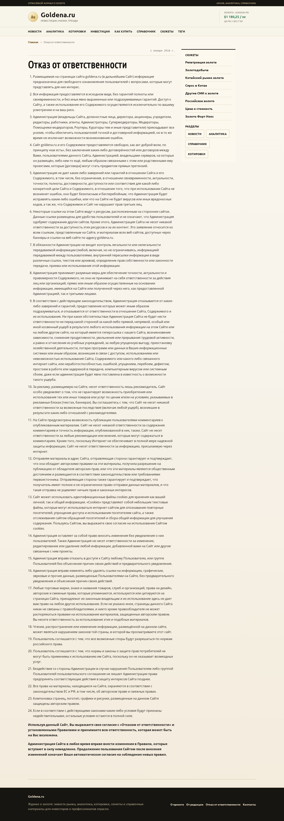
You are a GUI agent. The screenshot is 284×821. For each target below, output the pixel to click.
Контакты (249, 804)
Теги (181, 31)
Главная (33, 42)
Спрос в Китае (196, 85)
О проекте (177, 804)
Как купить (123, 31)
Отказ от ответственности (223, 804)
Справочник (146, 31)
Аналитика (55, 31)
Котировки (77, 31)
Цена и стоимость (199, 109)
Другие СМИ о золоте (201, 93)
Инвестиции (100, 31)
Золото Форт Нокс (199, 116)
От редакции (194, 804)
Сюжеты (166, 31)
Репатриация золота (201, 62)
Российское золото (199, 101)
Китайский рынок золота (204, 78)
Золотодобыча (196, 70)
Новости (35, 31)
